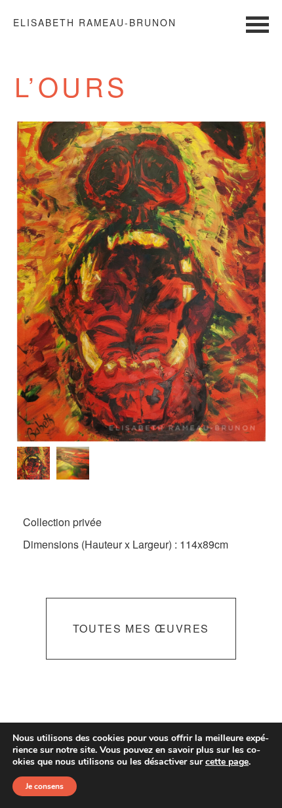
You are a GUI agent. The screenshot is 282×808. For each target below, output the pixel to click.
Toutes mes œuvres (141, 628)
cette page (227, 762)
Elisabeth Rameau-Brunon (94, 22)
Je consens (45, 786)
